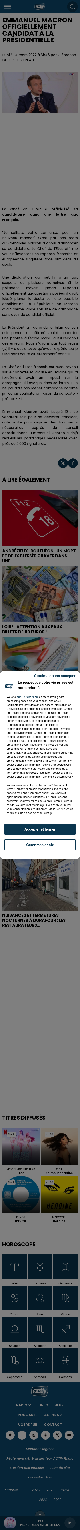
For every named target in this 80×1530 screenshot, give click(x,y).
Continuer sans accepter (55, 675)
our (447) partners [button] (27, 697)
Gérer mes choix (40, 844)
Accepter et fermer (40, 829)
